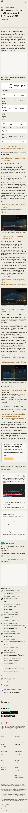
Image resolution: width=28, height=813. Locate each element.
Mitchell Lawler (6, 550)
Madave (5, 683)
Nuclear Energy (17, 746)
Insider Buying (17, 744)
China (2, 7)
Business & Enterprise (19, 777)
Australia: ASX (3, 744)
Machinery (7, 7)
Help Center (17, 770)
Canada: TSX (3, 749)
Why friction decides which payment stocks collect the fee (12, 547)
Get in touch (3, 467)
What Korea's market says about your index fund (14, 559)
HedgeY (5, 614)
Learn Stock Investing (19, 772)
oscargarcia (6, 652)
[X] (4, 708)
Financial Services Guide (5, 802)
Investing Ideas (4, 762)
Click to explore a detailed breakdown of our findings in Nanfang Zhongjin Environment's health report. (14, 357)
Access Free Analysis (8, 458)
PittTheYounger (6, 633)
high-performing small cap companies (15, 409)
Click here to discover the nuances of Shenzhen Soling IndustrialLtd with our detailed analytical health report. (13, 281)
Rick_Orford (6, 590)
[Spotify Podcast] (8, 708)
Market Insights (4, 767)
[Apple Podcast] (11, 708)
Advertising (17, 760)
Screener (2, 760)
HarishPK (5, 678)
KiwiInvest (5, 667)
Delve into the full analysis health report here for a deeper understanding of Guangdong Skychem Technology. (13, 206)
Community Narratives (5, 764)
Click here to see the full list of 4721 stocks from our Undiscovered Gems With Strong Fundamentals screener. (13, 148)
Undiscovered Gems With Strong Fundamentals (13, 390)
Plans (16, 758)
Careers (16, 767)
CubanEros (5, 660)
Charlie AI (16, 779)
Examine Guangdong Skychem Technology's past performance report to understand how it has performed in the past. (14, 211)
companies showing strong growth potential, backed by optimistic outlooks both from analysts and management (14, 414)
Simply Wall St (6, 22)
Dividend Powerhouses (19, 742)
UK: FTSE (3, 742)
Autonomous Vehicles (19, 749)
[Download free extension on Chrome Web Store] (8, 716)
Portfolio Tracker (4, 758)
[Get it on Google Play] (13, 712)
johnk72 (5, 689)
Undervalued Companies (19, 739)
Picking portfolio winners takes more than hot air (13, 553)
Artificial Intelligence (18, 751)
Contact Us (17, 764)
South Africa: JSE (4, 751)
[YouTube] (6, 708)
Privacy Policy (3, 806)
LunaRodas (5, 641)
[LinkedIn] (2, 708)
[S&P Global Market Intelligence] (5, 723)
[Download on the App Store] (5, 712)
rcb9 (4, 606)
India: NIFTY (3, 746)
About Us (16, 762)
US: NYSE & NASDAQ (5, 739)
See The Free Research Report (9, 538)
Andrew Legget (7, 556)
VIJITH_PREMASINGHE (8, 625)
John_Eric (5, 598)
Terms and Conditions (5, 804)
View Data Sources (4, 731)
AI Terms (2, 808)
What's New (3, 769)
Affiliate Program (18, 775)
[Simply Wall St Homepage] (2, 0)
